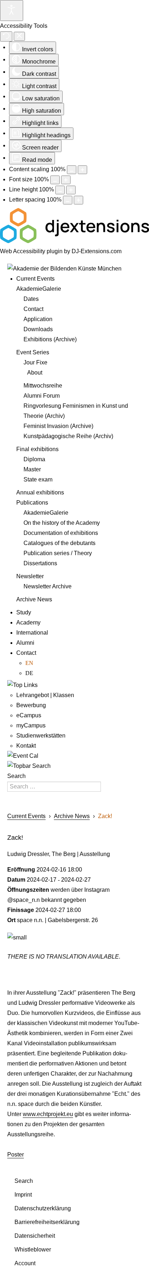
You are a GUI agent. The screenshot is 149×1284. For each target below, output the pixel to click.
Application (38, 319)
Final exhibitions (37, 449)
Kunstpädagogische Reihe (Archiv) (68, 436)
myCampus (31, 725)
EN (29, 663)
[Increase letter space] (78, 200)
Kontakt (26, 746)
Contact (33, 309)
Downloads (38, 329)
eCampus (28, 715)
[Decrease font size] (55, 180)
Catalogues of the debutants (59, 543)
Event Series (32, 352)
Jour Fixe (35, 362)
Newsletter (30, 576)
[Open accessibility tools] (11, 10)
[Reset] (6, 36)
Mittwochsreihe (43, 385)
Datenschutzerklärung (42, 1208)
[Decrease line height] (60, 190)
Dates (31, 299)
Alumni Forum (42, 396)
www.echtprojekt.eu (48, 1114)
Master (32, 469)
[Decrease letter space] (67, 200)
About (34, 372)
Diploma (34, 459)
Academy (28, 622)
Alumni (25, 643)
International (32, 633)
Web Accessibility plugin (31, 251)
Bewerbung (31, 705)
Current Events (35, 279)
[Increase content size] (82, 169)
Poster (15, 1154)
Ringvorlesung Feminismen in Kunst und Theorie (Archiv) (76, 411)
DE (29, 673)
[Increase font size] (66, 180)
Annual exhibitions (40, 492)
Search (16, 776)
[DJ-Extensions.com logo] (74, 241)
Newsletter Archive (48, 586)
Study (23, 612)
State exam (38, 479)
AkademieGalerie (38, 289)
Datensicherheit (34, 1236)
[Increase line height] (71, 190)
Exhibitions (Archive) (50, 339)
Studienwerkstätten (40, 735)
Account (24, 1263)
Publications (32, 503)
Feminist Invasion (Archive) (58, 426)
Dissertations (40, 563)
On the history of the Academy (62, 523)
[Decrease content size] (71, 169)
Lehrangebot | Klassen (45, 695)
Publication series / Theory (58, 553)
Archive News (34, 599)
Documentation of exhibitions (61, 533)
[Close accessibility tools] (19, 36)
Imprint (23, 1195)
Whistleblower (32, 1249)
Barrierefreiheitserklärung (47, 1222)
